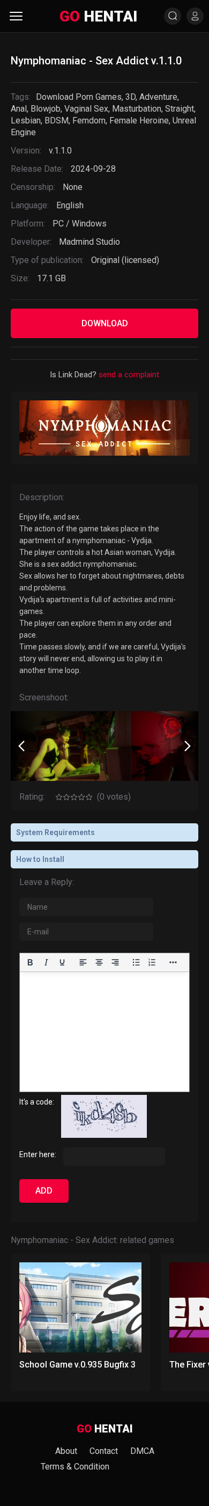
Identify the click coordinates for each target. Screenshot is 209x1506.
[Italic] (46, 962)
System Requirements (55, 832)
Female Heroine (139, 120)
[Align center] (99, 962)
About (66, 1451)
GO (98, 16)
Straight (179, 109)
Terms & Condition (75, 1466)
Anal (19, 109)
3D (130, 97)
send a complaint (129, 374)
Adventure (158, 97)
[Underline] (62, 962)
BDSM (56, 120)
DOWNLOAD (104, 323)
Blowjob (46, 109)
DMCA (142, 1451)
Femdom (89, 120)
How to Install (40, 859)
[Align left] (83, 962)
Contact (103, 1451)
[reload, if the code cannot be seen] (104, 1135)
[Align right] (115, 962)
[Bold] (30, 962)
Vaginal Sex (86, 109)
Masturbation (136, 109)
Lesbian (26, 120)
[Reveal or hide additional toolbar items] (173, 962)
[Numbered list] (152, 962)
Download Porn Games (79, 97)
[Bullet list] (136, 962)
